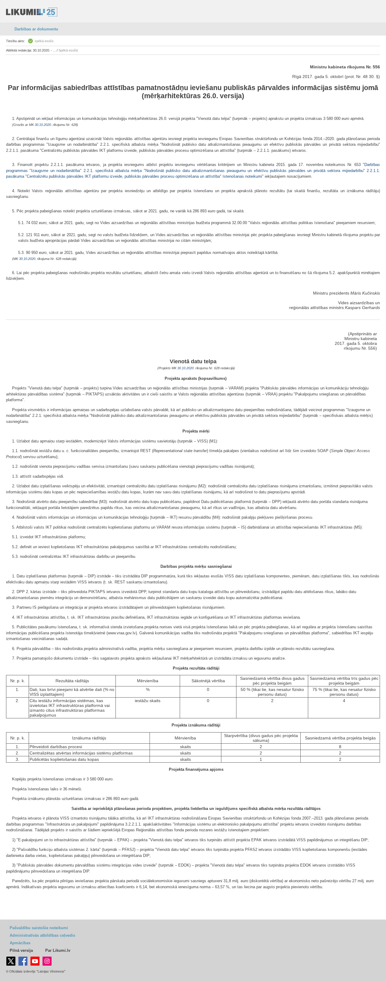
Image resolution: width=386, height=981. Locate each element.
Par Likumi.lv (57, 950)
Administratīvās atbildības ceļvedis (42, 935)
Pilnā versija (21, 950)
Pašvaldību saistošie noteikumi (39, 928)
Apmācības (20, 943)
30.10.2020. (43, 125)
